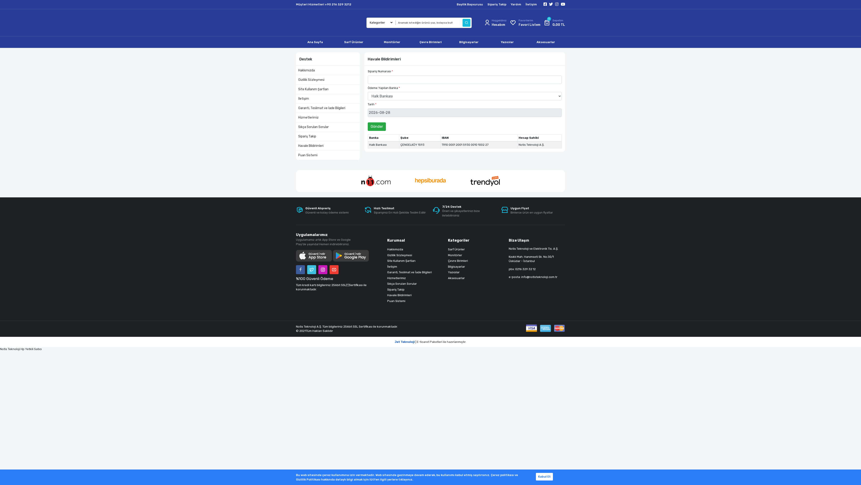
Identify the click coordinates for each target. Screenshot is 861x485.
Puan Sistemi (307, 155)
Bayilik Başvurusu (470, 4)
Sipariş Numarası (380, 71)
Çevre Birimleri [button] (431, 42)
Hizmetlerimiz (308, 117)
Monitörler (455, 255)
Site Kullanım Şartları (313, 89)
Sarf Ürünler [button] (353, 42)
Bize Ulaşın (519, 240)
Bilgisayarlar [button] (468, 42)
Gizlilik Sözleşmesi (311, 80)
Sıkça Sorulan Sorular (313, 127)
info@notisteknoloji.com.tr (539, 277)
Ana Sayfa (315, 42)
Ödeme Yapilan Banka (384, 88)
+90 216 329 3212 (338, 4)
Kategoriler (459, 240)
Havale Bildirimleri (311, 146)
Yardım (516, 4)
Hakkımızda (306, 70)
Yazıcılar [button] (507, 42)
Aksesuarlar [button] (546, 42)
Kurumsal (396, 240)
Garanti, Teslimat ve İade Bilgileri (321, 108)
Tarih (372, 104)
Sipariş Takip (496, 4)
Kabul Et (544, 476)
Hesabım (498, 25)
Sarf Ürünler (456, 249)
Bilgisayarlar (456, 266)
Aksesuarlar (456, 278)
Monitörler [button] (392, 42)
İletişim (531, 4)
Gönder (377, 126)
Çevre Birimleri (458, 260)
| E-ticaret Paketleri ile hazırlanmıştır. (430, 342)
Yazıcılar (454, 272)
